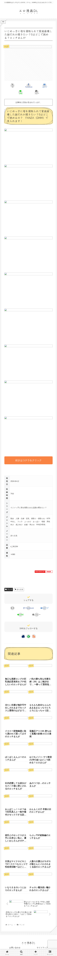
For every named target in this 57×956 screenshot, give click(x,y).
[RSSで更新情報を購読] (34, 636)
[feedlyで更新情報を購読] (28, 636)
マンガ (9, 589)
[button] (36, 92)
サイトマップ (42, 948)
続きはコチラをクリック (28, 460)
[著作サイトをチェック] (23, 636)
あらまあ (20, 589)
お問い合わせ (14, 948)
